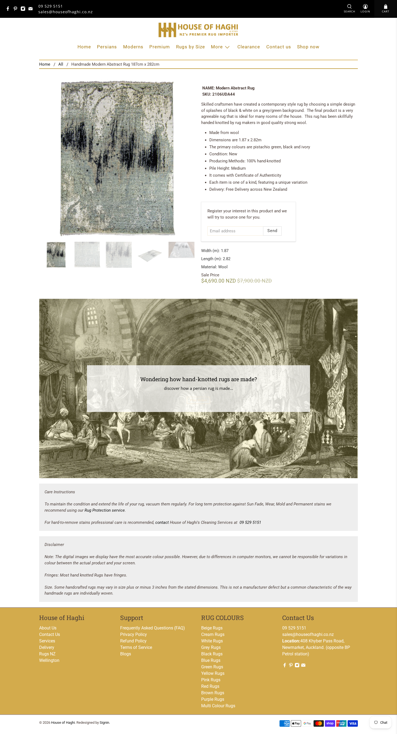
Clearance (248, 46)
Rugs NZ (47, 653)
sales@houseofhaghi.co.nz (308, 634)
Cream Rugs (212, 634)
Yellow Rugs (212, 673)
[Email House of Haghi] (32, 9)
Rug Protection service (105, 510)
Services (47, 640)
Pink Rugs (210, 679)
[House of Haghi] (198, 29)
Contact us (278, 46)
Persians (107, 46)
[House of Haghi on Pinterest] (17, 9)
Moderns (133, 46)
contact (162, 522)
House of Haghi (63, 722)
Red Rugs (210, 686)
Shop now (308, 46)
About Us (47, 628)
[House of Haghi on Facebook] (9, 9)
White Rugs (212, 640)
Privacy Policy (133, 634)
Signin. (105, 722)
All (60, 64)
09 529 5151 (50, 6)
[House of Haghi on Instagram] (24, 9)
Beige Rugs (212, 628)
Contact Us (49, 634)
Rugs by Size (190, 46)
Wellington (49, 660)
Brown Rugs (212, 692)
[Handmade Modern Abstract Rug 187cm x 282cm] (117, 158)
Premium (159, 46)
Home (84, 46)
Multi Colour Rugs (218, 705)
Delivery (46, 647)
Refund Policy (133, 640)
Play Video (198, 400)
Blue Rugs (210, 660)
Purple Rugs (212, 699)
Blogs (125, 653)
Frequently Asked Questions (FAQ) (152, 628)
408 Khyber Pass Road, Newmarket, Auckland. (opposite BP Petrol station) (316, 647)
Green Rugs (212, 666)
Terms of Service (136, 647)
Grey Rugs (211, 647)
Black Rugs (212, 653)
